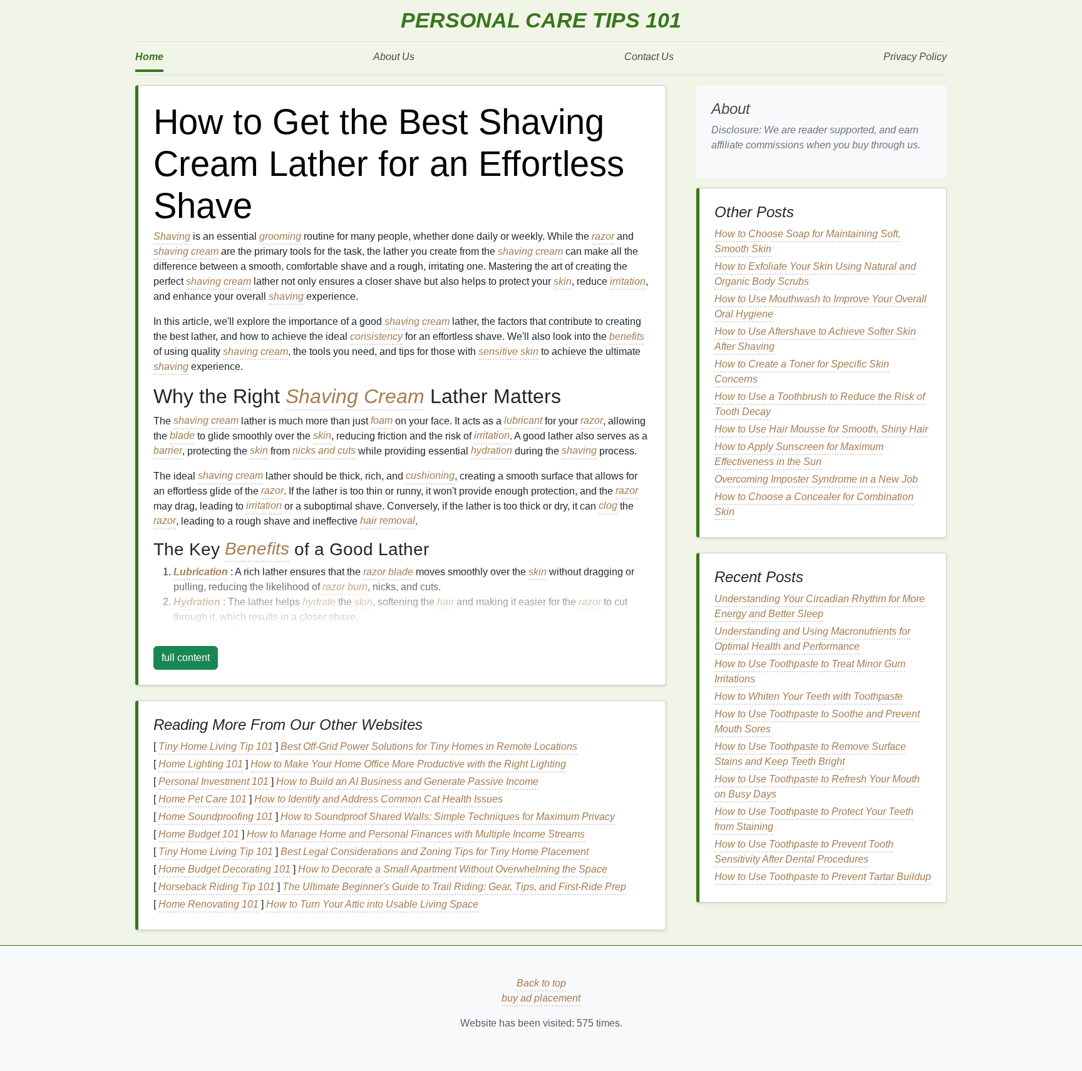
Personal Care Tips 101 (541, 20)
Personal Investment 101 (213, 781)
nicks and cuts (324, 451)
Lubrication (200, 571)
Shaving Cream (355, 396)
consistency (376, 336)
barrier (167, 451)
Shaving (171, 236)
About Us (394, 56)
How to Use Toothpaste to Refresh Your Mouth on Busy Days (817, 786)
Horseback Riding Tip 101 (216, 886)
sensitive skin (508, 351)
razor (603, 236)
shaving (286, 296)
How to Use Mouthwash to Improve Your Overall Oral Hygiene (820, 306)
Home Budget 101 (198, 834)
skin (563, 281)
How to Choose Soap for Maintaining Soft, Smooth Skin (807, 241)
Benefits (257, 549)
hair (445, 602)
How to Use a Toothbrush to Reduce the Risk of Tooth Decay (819, 404)
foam (382, 421)
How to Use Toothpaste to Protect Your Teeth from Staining (814, 819)
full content (186, 657)
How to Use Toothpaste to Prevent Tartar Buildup (822, 876)
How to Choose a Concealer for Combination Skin (814, 504)
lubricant (523, 421)
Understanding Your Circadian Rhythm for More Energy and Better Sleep (819, 606)
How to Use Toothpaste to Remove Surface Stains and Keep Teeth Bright (810, 754)
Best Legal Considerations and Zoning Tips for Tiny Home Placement (435, 851)
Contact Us (649, 56)
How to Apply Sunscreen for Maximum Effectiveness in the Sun (799, 454)
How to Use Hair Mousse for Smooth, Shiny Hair (821, 429)
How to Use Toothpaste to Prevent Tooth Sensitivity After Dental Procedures (804, 851)
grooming (280, 236)
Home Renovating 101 (208, 904)
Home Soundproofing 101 (215, 816)
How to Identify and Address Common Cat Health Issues (378, 799)
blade (182, 436)
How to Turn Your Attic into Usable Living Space (372, 904)
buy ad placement (541, 998)
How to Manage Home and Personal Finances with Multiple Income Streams (416, 834)
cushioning (430, 476)
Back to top (541, 983)
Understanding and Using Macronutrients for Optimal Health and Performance (812, 639)
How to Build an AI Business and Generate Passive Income (407, 781)
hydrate (319, 602)
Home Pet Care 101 (202, 799)
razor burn (345, 587)
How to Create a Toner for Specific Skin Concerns (801, 371)
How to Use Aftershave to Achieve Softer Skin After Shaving (815, 339)
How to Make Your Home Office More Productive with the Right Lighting (408, 764)
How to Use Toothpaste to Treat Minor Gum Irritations (809, 671)
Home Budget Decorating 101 (224, 869)
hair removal (387, 521)
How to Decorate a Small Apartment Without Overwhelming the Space (452, 869)
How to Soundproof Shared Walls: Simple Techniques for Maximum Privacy (448, 816)
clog (608, 506)
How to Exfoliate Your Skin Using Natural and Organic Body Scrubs (815, 274)
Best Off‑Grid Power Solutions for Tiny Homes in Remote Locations (429, 746)
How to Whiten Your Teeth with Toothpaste (808, 696)
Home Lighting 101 (200, 764)
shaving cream (186, 251)
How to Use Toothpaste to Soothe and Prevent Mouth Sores (817, 721)
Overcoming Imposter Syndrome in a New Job (816, 479)
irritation (628, 281)
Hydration (196, 602)
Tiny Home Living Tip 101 (215, 746)
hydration (491, 451)
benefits (626, 336)
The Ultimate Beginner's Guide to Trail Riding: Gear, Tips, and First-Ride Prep (454, 886)
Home (149, 56)
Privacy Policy (915, 56)
